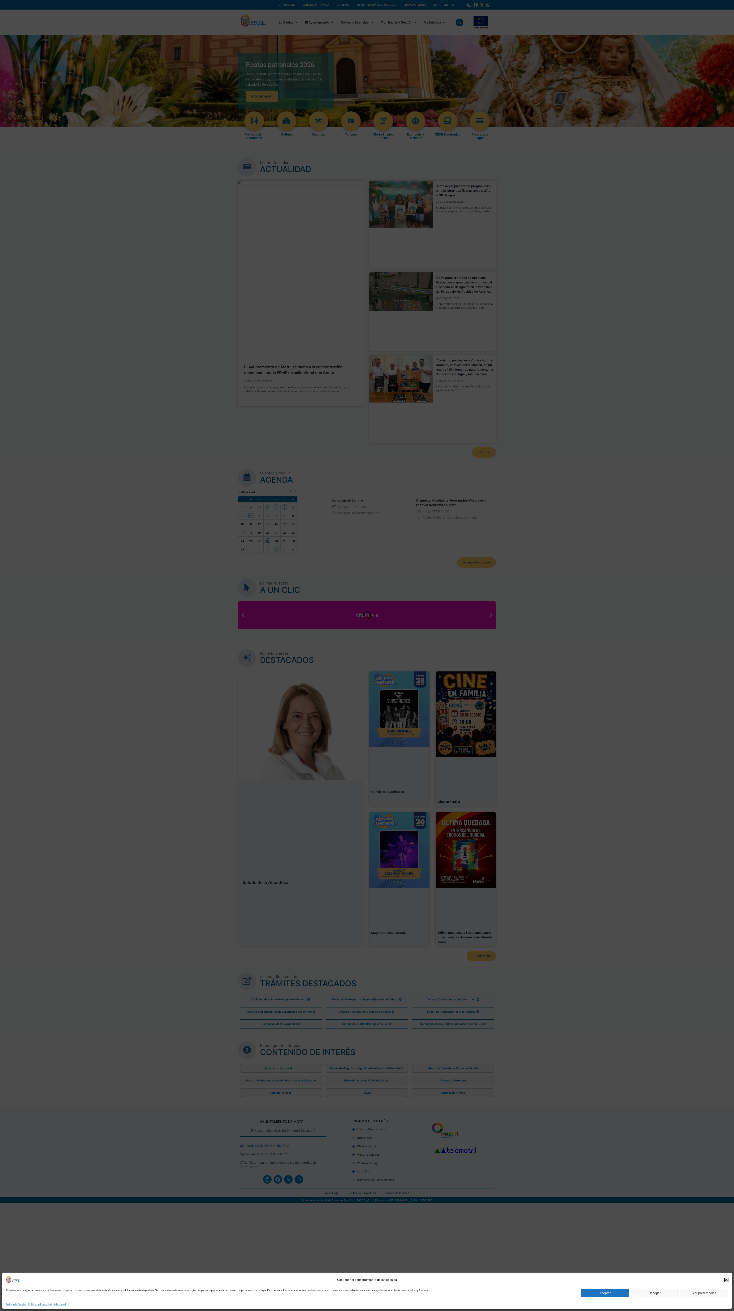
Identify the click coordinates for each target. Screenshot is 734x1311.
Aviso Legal (60, 1304)
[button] (726, 1280)
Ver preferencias (704, 1293)
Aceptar (605, 1293)
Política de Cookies (16, 1304)
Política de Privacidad (40, 1304)
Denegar (655, 1293)
